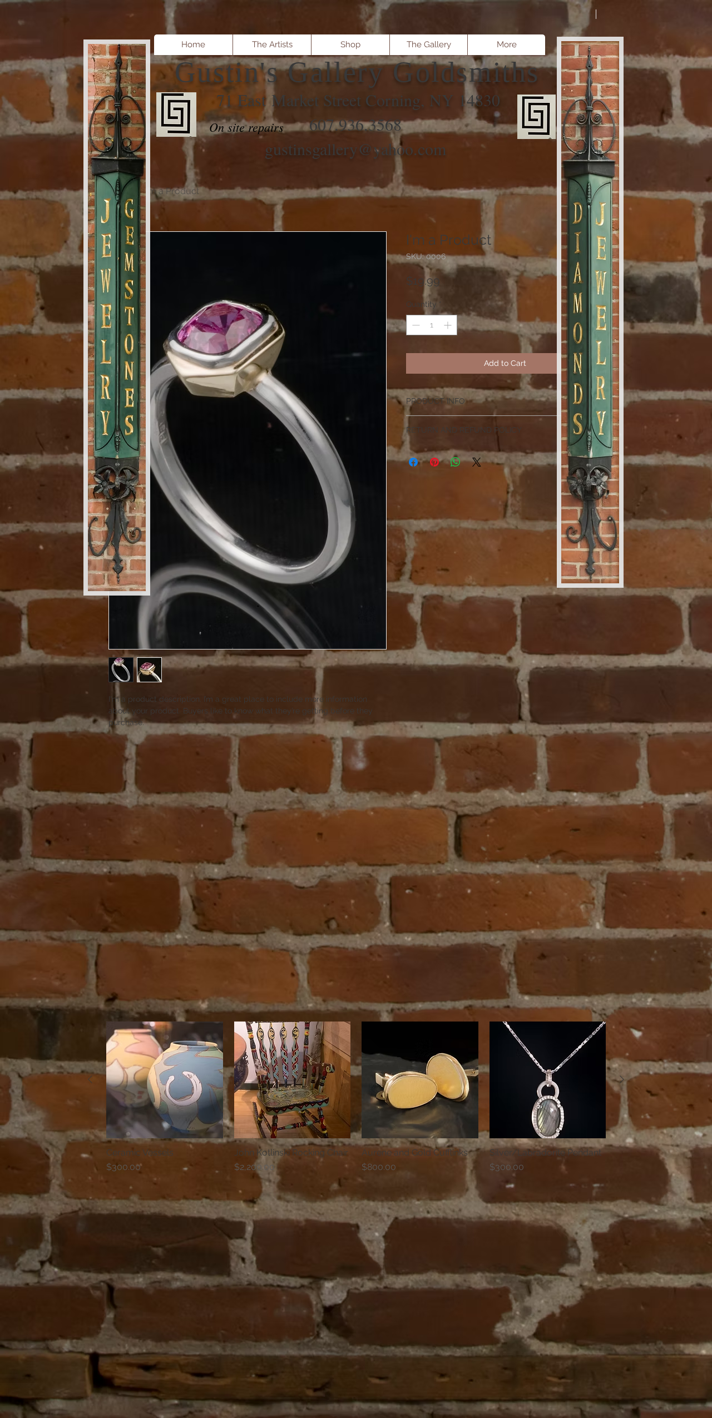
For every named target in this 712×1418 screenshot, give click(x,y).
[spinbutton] (432, 325)
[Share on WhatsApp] (455, 462)
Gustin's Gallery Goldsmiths (357, 72)
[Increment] (449, 325)
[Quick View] (164, 1080)
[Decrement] (415, 325)
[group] (356, 1109)
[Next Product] (622, 1079)
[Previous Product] (90, 1079)
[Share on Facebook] (413, 462)
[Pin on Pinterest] (434, 462)
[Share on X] (476, 462)
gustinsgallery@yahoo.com (355, 148)
